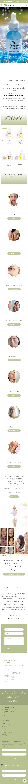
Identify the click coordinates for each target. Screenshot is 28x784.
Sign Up (14, 779)
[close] (1, 764)
